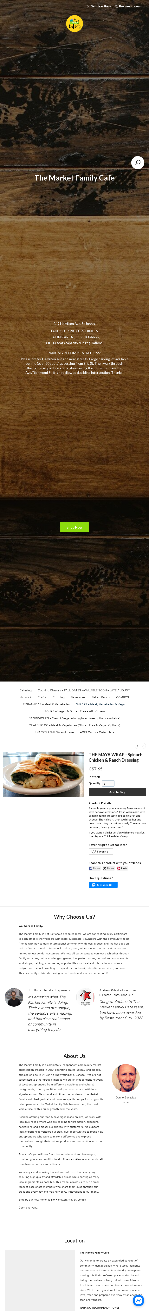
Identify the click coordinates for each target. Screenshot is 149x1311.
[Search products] (137, 162)
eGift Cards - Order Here (97, 732)
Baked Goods (101, 697)
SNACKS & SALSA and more (54, 732)
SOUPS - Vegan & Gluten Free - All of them (74, 711)
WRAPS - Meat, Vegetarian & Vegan (101, 704)
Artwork (25, 697)
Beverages (78, 697)
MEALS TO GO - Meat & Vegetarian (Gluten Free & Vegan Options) (74, 725)
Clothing (59, 697)
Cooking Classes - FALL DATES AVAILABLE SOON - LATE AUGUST (84, 690)
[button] (101, 851)
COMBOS (122, 697)
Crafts (42, 697)
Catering (26, 690)
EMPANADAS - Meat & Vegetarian (46, 704)
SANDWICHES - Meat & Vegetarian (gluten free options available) (74, 718)
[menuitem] (137, 746)
